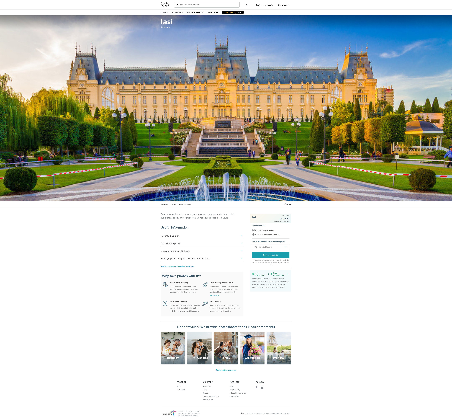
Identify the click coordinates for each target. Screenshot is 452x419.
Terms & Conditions (211, 396)
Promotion (213, 12)
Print (179, 386)
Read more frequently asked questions (177, 266)
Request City (235, 390)
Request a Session (270, 255)
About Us (207, 386)
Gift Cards (181, 390)
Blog (231, 386)
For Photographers (195, 12)
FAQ (205, 390)
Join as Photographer (238, 393)
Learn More (213, 295)
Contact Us (234, 396)
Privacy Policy (208, 400)
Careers (206, 393)
